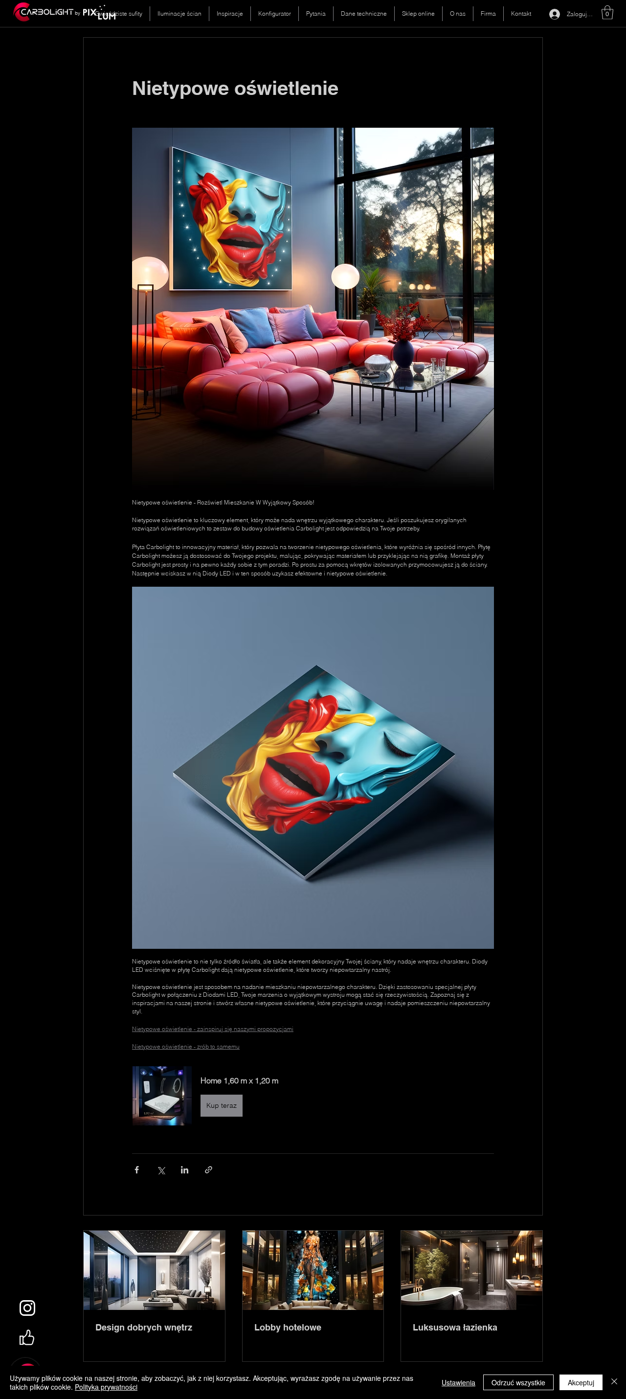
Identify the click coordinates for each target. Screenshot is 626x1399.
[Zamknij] (614, 1382)
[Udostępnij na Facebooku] (136, 1169)
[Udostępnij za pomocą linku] (208, 1169)
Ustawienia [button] (458, 1382)
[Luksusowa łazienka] (471, 1270)
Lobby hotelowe (287, 1327)
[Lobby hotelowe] (313, 1270)
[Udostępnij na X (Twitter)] (160, 1169)
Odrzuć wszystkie (518, 1382)
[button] (607, 12)
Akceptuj (581, 1382)
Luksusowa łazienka (455, 1327)
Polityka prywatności (106, 1387)
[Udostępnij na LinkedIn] (184, 1169)
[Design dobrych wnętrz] (154, 1270)
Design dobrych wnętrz (143, 1327)
